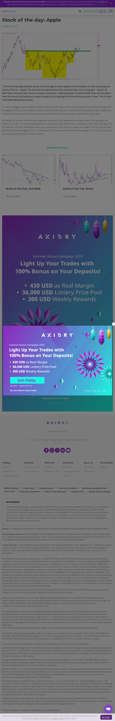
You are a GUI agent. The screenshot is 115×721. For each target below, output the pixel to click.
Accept (106, 717)
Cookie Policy (58, 718)
